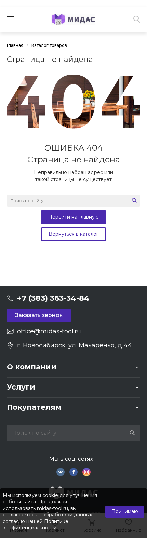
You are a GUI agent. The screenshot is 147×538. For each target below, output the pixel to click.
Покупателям (34, 407)
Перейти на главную (73, 217)
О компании (31, 367)
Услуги (21, 387)
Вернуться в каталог (73, 234)
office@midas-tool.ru (49, 331)
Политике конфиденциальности (35, 524)
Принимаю (124, 511)
